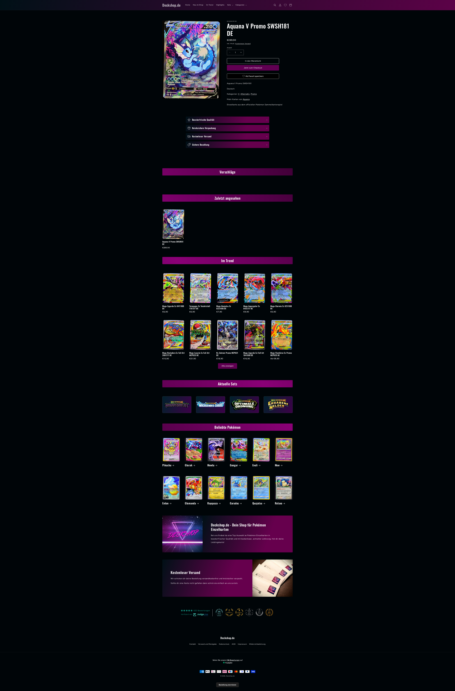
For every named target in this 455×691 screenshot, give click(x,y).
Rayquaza (212, 503)
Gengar (234, 465)
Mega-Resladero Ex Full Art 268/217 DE (173, 354)
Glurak (188, 465)
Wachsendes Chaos (210, 414)
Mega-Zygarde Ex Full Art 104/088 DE (253, 354)
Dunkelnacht (176, 414)
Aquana (246, 99)
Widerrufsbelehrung (257, 644)
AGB (234, 644)
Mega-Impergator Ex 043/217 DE (251, 307)
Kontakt (192, 644)
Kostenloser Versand (242, 43)
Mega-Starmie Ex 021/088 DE (281, 307)
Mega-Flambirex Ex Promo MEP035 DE (281, 354)
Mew (277, 465)
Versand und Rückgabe (207, 644)
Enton (165, 503)
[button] (230, 4)
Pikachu (166, 465)
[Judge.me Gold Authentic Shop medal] (229, 612)
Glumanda (190, 503)
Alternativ (245, 94)
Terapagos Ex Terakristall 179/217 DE (199, 307)
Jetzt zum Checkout (253, 68)
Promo (254, 94)
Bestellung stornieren (227, 685)
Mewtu (210, 465)
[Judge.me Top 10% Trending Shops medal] (269, 612)
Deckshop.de (230, 676)
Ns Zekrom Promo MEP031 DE (227, 354)
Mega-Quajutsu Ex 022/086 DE (223, 307)
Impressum (242, 644)
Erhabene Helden (278, 414)
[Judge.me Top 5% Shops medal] (259, 612)
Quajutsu (257, 503)
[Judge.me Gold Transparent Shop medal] (239, 612)
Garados (234, 503)
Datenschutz (224, 644)
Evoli (255, 465)
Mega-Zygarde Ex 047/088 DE (173, 307)
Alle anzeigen (228, 366)
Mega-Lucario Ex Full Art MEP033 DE (199, 354)
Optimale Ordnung (244, 414)
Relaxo (278, 503)
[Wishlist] (285, 5)
